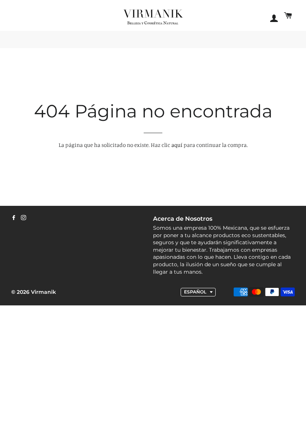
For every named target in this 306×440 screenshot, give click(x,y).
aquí (176, 144)
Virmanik (43, 292)
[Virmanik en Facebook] (13, 217)
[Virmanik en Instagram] (23, 217)
